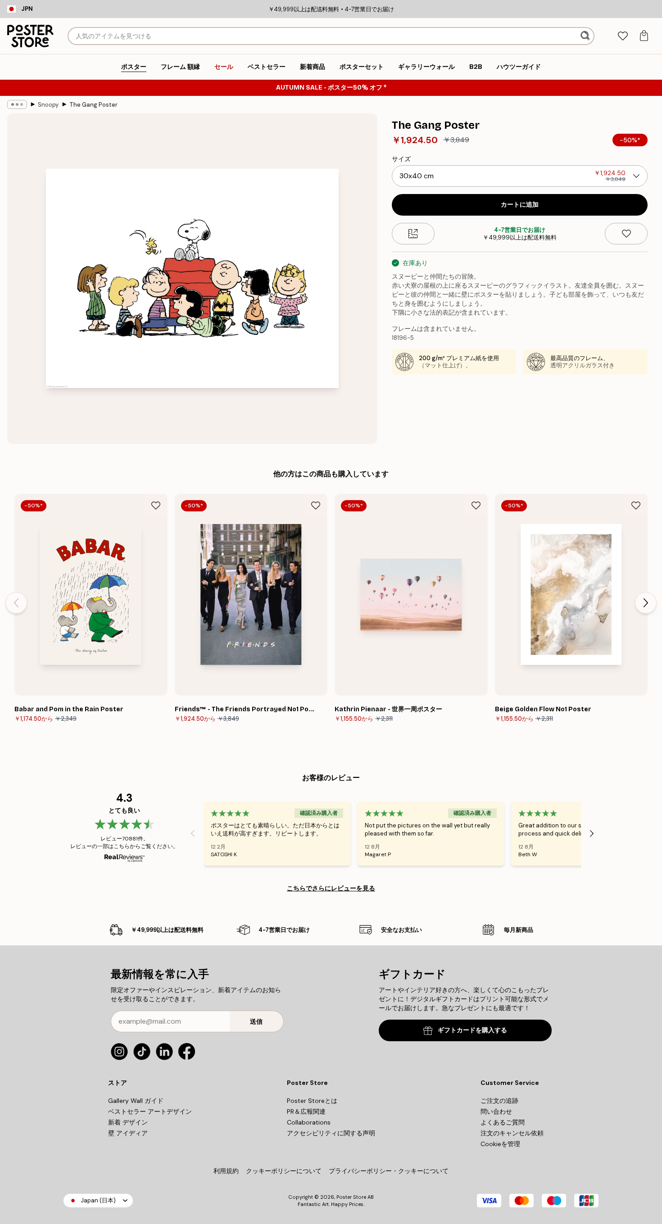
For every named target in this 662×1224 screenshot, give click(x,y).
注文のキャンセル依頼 (512, 1133)
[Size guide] (413, 233)
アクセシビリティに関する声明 (331, 1133)
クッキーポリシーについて (284, 1171)
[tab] (622, 36)
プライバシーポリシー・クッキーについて (389, 1171)
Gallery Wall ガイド (135, 1101)
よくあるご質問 (503, 1122)
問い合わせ (496, 1111)
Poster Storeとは (312, 1101)
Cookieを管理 (500, 1144)
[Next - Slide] (646, 603)
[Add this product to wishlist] (626, 233)
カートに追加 (520, 204)
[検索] (586, 36)
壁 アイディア (128, 1133)
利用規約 (226, 1171)
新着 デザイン (128, 1122)
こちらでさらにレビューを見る (331, 888)
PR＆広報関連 (306, 1111)
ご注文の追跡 (499, 1101)
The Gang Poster (93, 104)
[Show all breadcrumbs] (17, 104)
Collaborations (309, 1122)
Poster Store (351, 1197)
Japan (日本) (98, 1200)
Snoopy (48, 104)
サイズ (401, 159)
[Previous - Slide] (16, 603)
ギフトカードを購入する (472, 1030)
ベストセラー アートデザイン (150, 1111)
